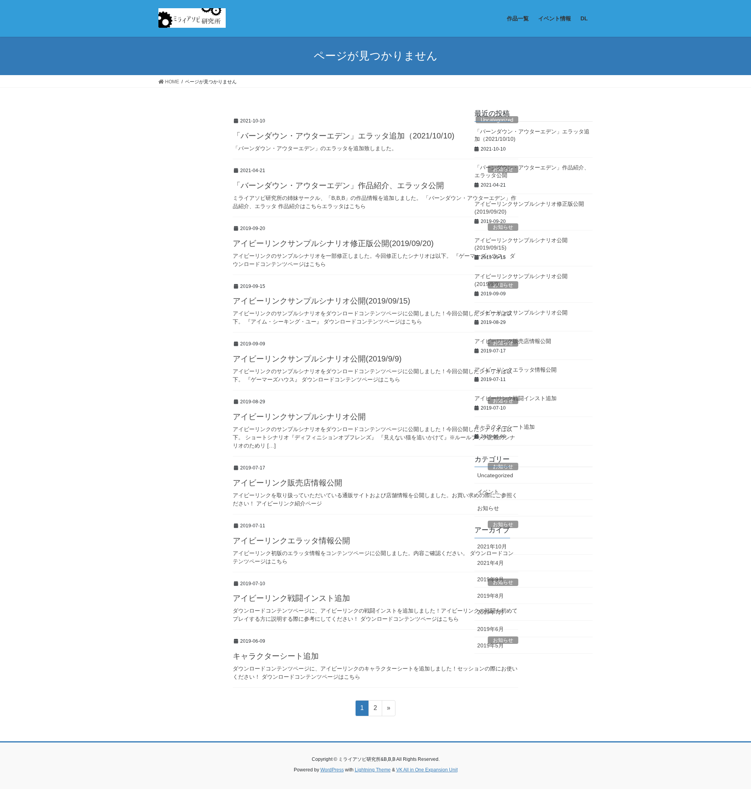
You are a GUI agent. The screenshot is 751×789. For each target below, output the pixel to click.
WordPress (332, 770)
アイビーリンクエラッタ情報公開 (291, 540)
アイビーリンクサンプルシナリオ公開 (299, 416)
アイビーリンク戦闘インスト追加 (291, 598)
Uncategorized (495, 475)
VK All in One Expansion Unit (427, 770)
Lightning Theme (373, 770)
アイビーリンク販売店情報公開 (287, 482)
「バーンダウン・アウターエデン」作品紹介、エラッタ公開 (338, 185)
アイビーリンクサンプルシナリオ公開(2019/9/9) (317, 358)
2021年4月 (490, 563)
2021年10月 (492, 546)
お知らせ (488, 508)
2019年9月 (490, 579)
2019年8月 (490, 596)
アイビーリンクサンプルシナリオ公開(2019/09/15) (321, 301)
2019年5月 (490, 645)
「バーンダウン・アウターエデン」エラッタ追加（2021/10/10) (344, 135)
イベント (488, 492)
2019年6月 (490, 629)
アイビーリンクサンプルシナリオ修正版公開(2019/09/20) (333, 243)
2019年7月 (490, 612)
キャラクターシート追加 (276, 656)
